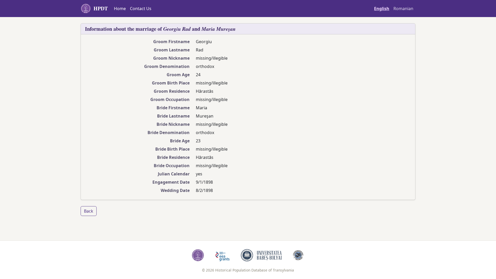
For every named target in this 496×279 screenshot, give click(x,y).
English (381, 8)
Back (88, 211)
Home (120, 8)
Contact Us (140, 8)
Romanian (403, 8)
